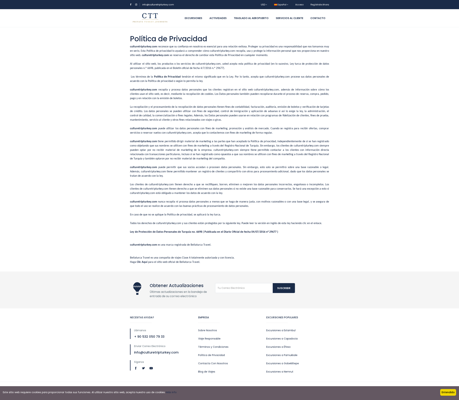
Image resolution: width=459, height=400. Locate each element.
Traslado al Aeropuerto (251, 18)
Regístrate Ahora (320, 4)
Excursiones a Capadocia (282, 338)
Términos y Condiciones (213, 347)
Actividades (218, 18)
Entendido (448, 392)
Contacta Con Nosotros (213, 363)
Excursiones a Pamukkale (281, 355)
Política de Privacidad (211, 355)
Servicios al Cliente (289, 18)
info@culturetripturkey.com (158, 4)
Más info (171, 392)
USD (263, 4)
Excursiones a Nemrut (279, 371)
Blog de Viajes (206, 371)
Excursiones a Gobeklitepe (282, 363)
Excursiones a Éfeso (278, 347)
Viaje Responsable (209, 338)
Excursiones (193, 18)
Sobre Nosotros (207, 330)
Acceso (299, 4)
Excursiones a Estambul (280, 330)
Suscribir (283, 288)
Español (282, 4)
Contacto (317, 18)
